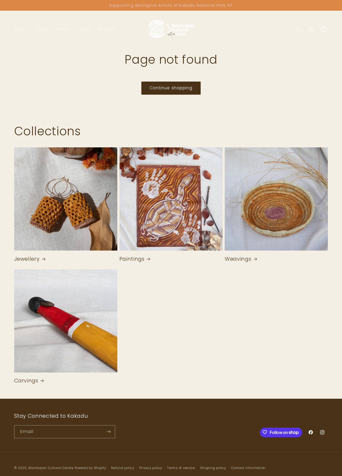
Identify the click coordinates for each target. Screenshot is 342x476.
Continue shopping (171, 88)
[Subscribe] (108, 431)
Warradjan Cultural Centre (50, 468)
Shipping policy (213, 468)
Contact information (248, 468)
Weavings (238, 259)
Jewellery (27, 259)
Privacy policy (150, 468)
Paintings (132, 259)
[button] (21, 29)
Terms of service (181, 468)
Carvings (26, 380)
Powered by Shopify (90, 468)
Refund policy (122, 468)
